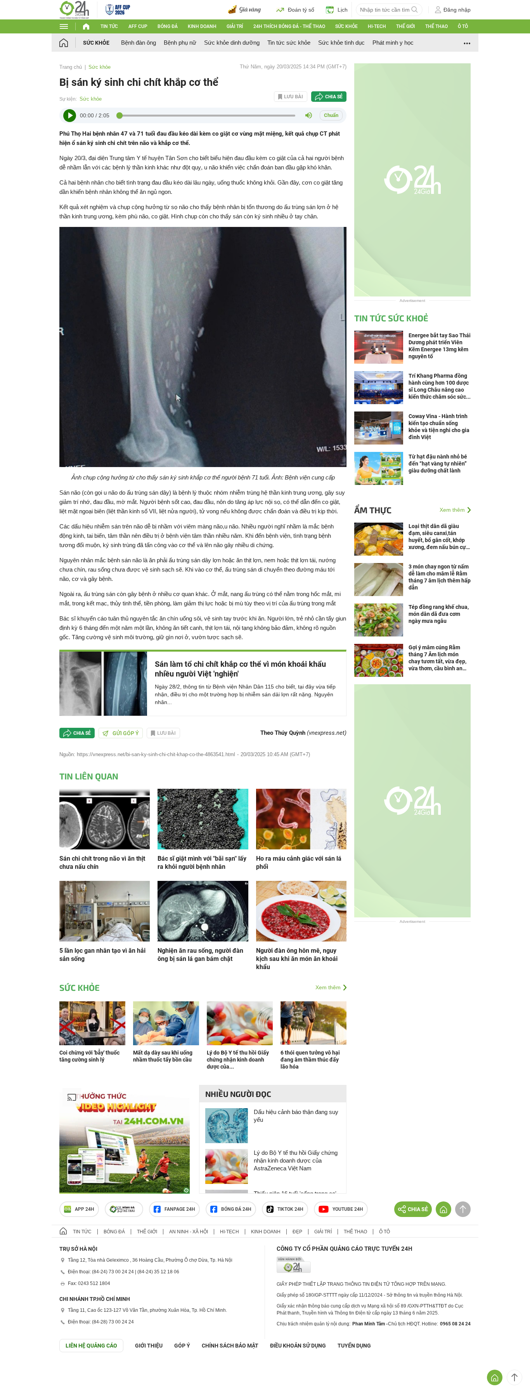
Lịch (343, 10)
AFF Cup (137, 26)
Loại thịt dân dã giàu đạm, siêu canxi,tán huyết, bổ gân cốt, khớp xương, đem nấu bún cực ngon (439, 537)
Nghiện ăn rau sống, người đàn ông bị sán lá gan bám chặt (200, 954)
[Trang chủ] (71, 42)
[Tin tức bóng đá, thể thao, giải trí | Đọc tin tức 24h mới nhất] (74, 9)
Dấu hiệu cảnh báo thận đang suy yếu (296, 1116)
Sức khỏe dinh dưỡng (232, 42)
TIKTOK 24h (290, 1209)
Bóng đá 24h (236, 1209)
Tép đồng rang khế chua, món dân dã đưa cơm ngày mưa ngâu (439, 614)
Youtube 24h (348, 1209)
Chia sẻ (334, 96)
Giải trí (235, 26)
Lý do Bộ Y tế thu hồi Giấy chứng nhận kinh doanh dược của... (238, 1060)
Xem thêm (328, 987)
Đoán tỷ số (301, 10)
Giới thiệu (149, 1345)
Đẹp (297, 1231)
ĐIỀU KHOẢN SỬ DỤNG (298, 1345)
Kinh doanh (202, 26)
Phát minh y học (393, 42)
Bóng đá (168, 26)
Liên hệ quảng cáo (91, 1345)
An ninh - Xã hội (188, 1231)
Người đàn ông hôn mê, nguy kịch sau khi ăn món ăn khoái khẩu (297, 959)
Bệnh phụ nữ (180, 42)
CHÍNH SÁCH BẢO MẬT (230, 1345)
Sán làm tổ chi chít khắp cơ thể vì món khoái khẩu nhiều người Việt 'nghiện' (240, 668)
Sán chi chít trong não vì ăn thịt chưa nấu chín (102, 862)
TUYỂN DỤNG (354, 1345)
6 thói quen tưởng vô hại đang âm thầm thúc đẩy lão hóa (310, 1060)
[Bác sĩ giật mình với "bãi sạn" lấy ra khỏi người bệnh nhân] (203, 818)
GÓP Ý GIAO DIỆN (23, 1371)
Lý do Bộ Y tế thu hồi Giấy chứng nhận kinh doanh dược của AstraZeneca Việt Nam (296, 1160)
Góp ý (182, 1345)
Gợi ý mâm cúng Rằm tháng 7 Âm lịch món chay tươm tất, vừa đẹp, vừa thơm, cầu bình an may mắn (437, 658)
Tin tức (109, 26)
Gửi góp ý (126, 733)
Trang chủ (70, 67)
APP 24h (84, 1209)
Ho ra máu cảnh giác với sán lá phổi (298, 862)
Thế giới (405, 26)
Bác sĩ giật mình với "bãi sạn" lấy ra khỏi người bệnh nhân (202, 862)
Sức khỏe (346, 26)
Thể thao (436, 26)
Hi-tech (377, 26)
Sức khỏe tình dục (341, 42)
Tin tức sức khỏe (288, 42)
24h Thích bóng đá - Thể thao (289, 26)
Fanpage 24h (180, 1209)
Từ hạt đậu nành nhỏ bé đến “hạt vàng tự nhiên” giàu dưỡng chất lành (438, 463)
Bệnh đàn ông (138, 42)
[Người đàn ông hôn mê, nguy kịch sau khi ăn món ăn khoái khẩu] (301, 910)
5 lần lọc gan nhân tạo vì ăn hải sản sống (102, 954)
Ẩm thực (372, 510)
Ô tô (463, 26)
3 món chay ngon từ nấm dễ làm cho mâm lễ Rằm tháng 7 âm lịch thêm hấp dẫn (440, 577)
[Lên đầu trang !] (514, 1377)
